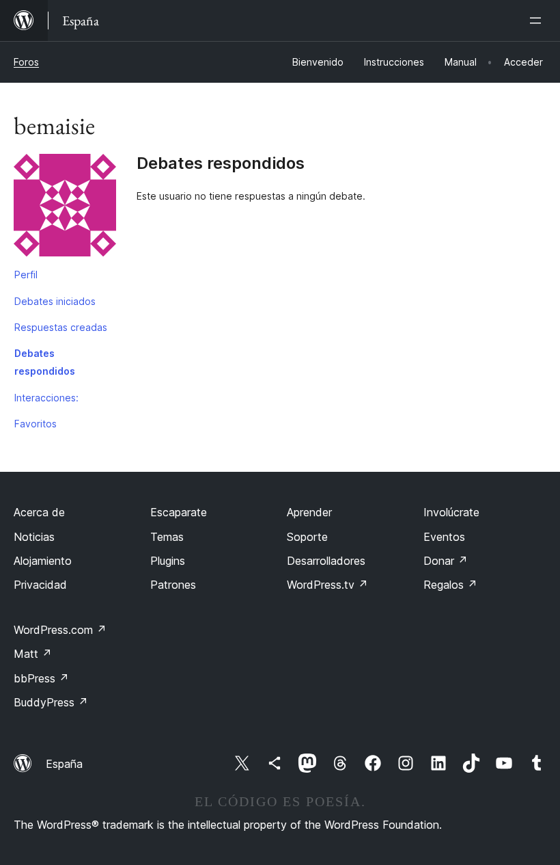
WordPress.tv (327, 584)
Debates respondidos (44, 362)
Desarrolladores (326, 561)
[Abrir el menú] (538, 20)
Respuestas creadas (60, 327)
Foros (26, 62)
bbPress (41, 678)
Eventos (444, 537)
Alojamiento (43, 561)
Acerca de (39, 512)
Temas (167, 537)
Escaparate (178, 512)
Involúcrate (451, 512)
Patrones (173, 584)
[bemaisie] (65, 208)
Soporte (307, 537)
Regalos (450, 584)
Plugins (167, 561)
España (64, 764)
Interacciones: (46, 397)
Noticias (34, 537)
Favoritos (35, 423)
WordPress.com (60, 630)
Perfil (26, 274)
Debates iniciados (55, 301)
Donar (445, 561)
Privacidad (40, 584)
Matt (33, 654)
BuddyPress (51, 702)
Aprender (309, 512)
